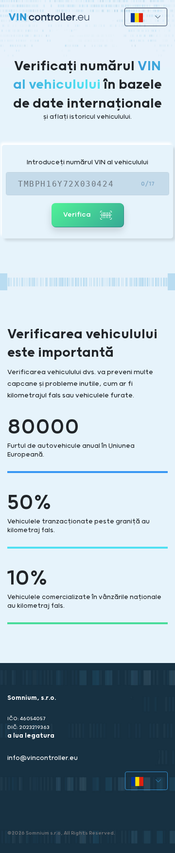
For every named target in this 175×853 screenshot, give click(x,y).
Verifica (77, 215)
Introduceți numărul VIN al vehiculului (87, 162)
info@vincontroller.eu (42, 758)
